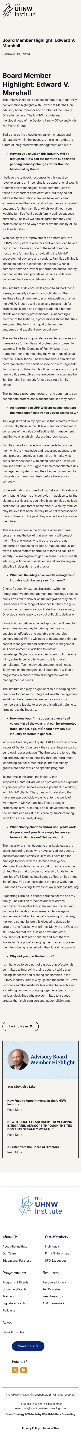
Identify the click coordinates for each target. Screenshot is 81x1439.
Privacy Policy (31, 1428)
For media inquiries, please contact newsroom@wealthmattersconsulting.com (40, 1406)
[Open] (75, 10)
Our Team (9, 1253)
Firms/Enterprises (57, 1253)
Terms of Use (51, 1428)
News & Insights (13, 1332)
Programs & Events (15, 1282)
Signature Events (14, 1303)
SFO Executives (55, 1260)
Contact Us (26, 1346)
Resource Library (54, 1282)
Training (8, 1296)
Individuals (52, 1246)
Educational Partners (16, 1260)
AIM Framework (53, 1303)
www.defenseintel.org (63, 887)
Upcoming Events (14, 1289)
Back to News (18, 1026)
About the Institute (14, 1246)
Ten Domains (51, 1289)
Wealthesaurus (53, 1296)
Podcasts (8, 1310)
